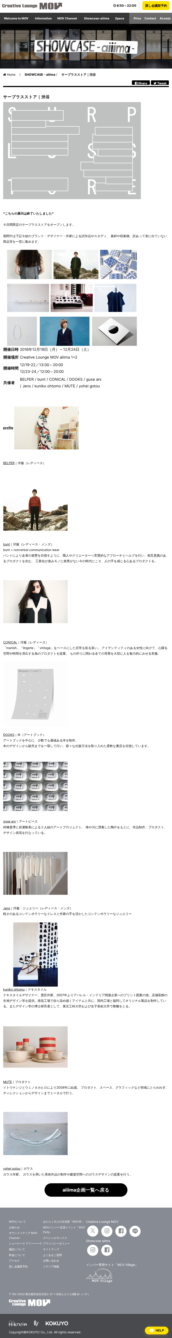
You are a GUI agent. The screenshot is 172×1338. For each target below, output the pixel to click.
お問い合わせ (51, 1260)
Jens (6, 908)
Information (43, 18)
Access (165, 18)
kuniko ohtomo (14, 989)
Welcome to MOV (16, 18)
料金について (17, 1255)
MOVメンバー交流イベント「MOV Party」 (64, 1230)
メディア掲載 (51, 1266)
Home (10, 74)
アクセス (14, 1260)
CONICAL (10, 642)
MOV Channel (67, 18)
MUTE (7, 1082)
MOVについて (17, 1221)
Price (137, 18)
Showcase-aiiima (96, 18)
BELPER (9, 463)
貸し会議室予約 (156, 5)
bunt (6, 544)
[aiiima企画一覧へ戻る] (86, 1195)
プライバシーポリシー (56, 1243)
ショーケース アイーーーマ (25, 1243)
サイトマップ (51, 1249)
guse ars (9, 821)
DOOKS (8, 735)
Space (119, 18)
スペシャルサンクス (55, 1238)
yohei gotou (11, 1168)
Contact (150, 18)
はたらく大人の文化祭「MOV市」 (63, 1221)
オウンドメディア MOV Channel (23, 1235)
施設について (17, 1249)
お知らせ (14, 1227)
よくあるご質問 (52, 1255)
